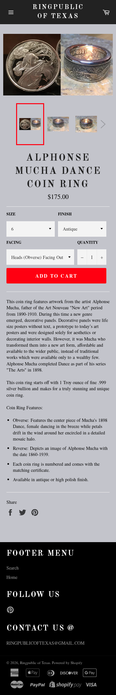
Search (12, 568)
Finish (65, 214)
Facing (13, 242)
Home (11, 577)
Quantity (87, 242)
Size (10, 214)
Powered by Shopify (67, 662)
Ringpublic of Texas (58, 12)
